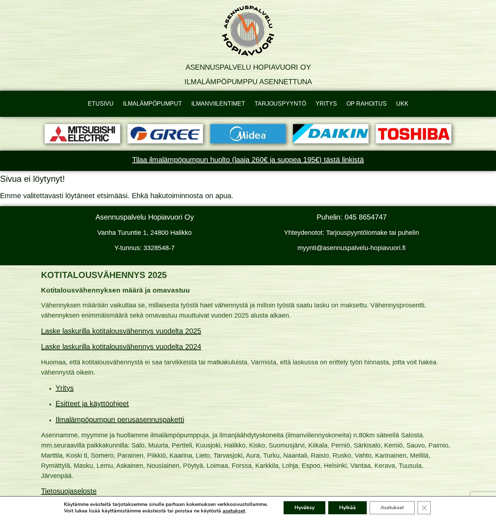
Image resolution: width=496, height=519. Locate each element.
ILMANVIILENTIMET (218, 104)
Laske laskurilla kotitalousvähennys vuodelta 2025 (121, 331)
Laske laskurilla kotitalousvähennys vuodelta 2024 (121, 347)
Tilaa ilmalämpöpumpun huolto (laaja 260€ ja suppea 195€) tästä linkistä (248, 160)
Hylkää (347, 507)
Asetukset (392, 507)
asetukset (234, 511)
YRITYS (326, 104)
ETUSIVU (101, 104)
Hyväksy (304, 507)
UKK (402, 104)
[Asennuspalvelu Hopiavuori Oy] (248, 31)
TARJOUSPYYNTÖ (280, 104)
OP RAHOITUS (366, 104)
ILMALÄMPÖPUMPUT (152, 104)
